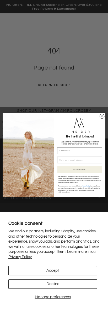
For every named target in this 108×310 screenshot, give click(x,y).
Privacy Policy (20, 257)
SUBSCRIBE (79, 169)
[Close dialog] (102, 116)
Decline (52, 284)
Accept (52, 270)
